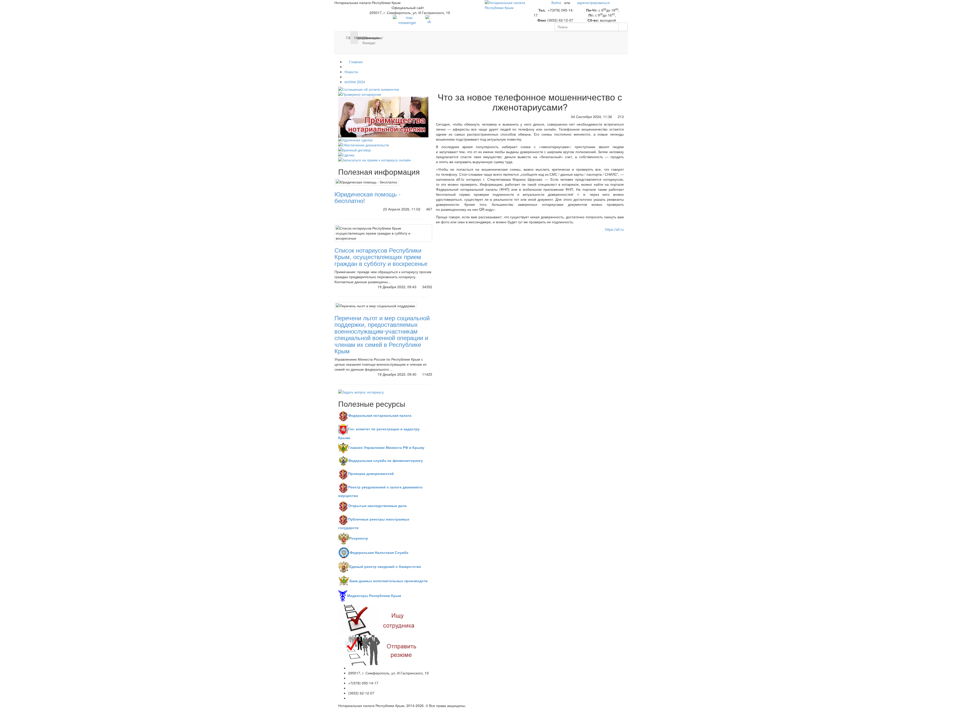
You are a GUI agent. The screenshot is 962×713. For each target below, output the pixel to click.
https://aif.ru (614, 229)
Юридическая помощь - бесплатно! (367, 197)
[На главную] (505, 4)
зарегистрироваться (593, 2)
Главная (355, 61)
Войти (556, 2)
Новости (351, 71)
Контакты (367, 37)
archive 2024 (354, 81)
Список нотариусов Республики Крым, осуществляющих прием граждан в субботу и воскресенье (380, 257)
